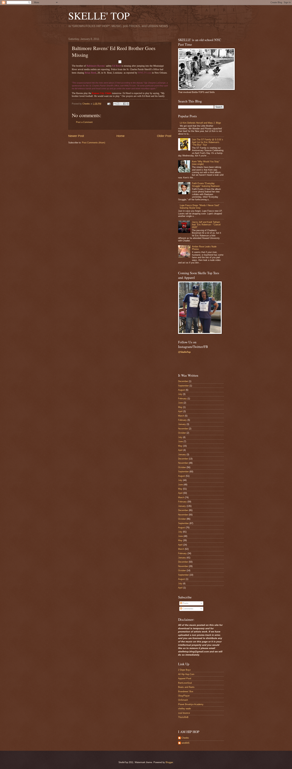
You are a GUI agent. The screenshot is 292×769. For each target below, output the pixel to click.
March (181, 416)
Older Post (164, 136)
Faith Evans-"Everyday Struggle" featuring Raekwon (206, 184)
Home (120, 136)
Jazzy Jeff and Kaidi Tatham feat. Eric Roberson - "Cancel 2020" (206, 225)
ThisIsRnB (183, 717)
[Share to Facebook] (124, 103)
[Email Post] (108, 103)
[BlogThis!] (118, 103)
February (182, 398)
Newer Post (76, 136)
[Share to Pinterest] (127, 103)
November (183, 428)
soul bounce (184, 713)
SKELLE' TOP (99, 15)
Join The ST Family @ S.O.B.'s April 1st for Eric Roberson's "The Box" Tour (207, 142)
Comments (187, 608)
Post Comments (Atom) (93, 142)
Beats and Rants (186, 687)
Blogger (169, 762)
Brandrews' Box (185, 691)
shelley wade (184, 708)
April (180, 411)
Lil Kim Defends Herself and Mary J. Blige (200, 123)
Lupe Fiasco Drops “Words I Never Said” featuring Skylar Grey (199, 206)
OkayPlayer (184, 695)
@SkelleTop (184, 352)
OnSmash (183, 700)
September (183, 385)
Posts (185, 603)
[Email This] (114, 103)
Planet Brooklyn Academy (190, 704)
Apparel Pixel (184, 678)
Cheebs (185, 738)
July (180, 394)
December (183, 381)
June (180, 402)
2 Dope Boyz (184, 670)
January (182, 424)
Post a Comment (84, 122)
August (181, 390)
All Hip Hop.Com (186, 674)
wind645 (185, 743)
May (180, 407)
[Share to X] (121, 103)
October (182, 433)
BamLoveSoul (185, 683)
